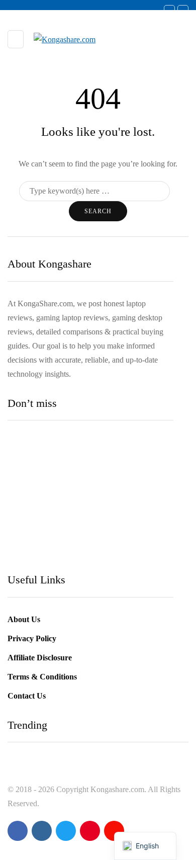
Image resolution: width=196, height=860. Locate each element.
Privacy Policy (32, 638)
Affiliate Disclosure (40, 657)
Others (26, 491)
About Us (24, 619)
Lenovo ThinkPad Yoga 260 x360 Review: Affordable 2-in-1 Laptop (85, 512)
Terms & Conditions (42, 676)
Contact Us (27, 696)
